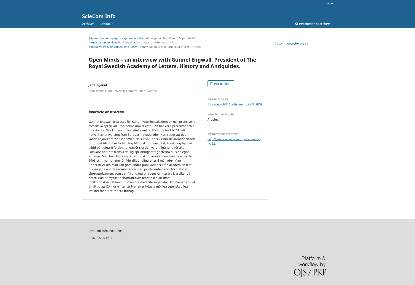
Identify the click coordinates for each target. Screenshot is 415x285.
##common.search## (314, 24)
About (106, 24)
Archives (88, 24)
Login (329, 3)
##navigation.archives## (105, 42)
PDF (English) (222, 84)
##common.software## (291, 43)
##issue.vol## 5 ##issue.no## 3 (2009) (113, 47)
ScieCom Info (99, 16)
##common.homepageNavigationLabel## (116, 38)
